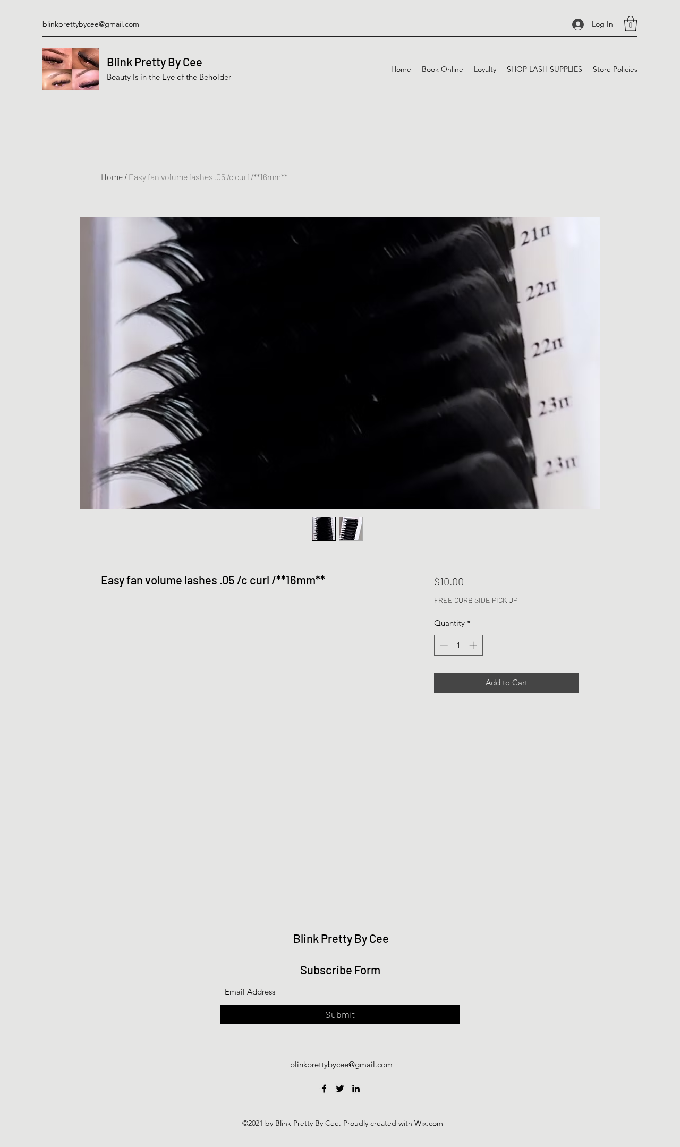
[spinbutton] (458, 645)
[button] (630, 23)
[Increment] (474, 645)
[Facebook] (324, 1088)
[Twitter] (340, 1088)
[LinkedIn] (356, 1088)
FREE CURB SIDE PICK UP (475, 600)
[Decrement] (443, 645)
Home (112, 177)
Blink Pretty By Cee (154, 62)
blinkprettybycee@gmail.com (90, 24)
